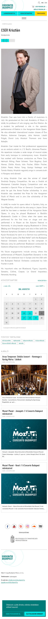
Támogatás (41, 13)
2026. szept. (40, 286)
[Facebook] (7, 526)
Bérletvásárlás (39, 9)
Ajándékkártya (9, 13)
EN (46, 3)
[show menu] (24, 18)
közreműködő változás (9, 343)
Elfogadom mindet (34, 614)
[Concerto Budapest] (15, 5)
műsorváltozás (39, 340)
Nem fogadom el (13, 614)
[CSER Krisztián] (23, 81)
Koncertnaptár (26, 13)
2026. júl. (7, 286)
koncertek (42, 280)
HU (42, 3)
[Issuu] (20, 526)
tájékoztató (16, 340)
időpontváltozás (28, 340)
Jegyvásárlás (40, 6)
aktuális (21, 343)
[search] (39, 3)
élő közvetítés (6, 340)
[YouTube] (14, 526)
